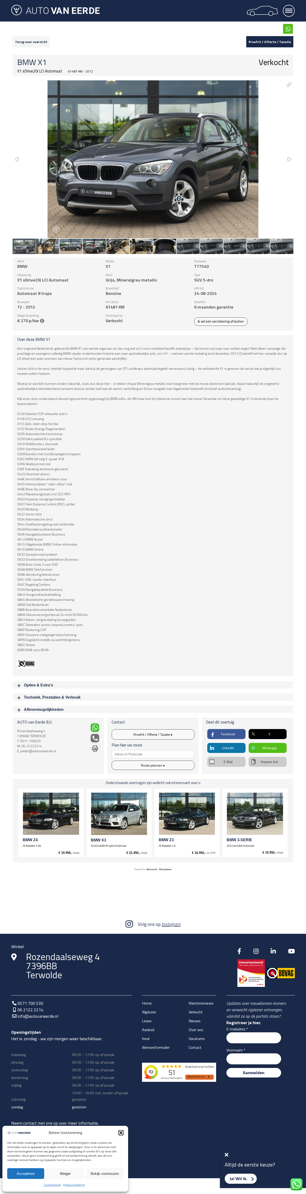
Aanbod (148, 1030)
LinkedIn (228, 747)
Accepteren (26, 1174)
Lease (147, 1021)
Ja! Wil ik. (238, 1178)
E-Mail (228, 761)
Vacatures (197, 1038)
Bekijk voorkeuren (105, 1174)
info (42, 320)
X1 (42, 62)
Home (147, 1003)
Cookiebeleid (52, 1185)
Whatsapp (269, 747)
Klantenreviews (201, 1003)
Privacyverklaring (74, 1185)
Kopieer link (269, 761)
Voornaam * (235, 1050)
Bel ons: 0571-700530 (95, 738)
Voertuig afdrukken (95, 748)
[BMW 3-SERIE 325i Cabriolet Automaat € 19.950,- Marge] (255, 813)
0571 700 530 (30, 1003)
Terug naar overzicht (31, 41)
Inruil (145, 1038)
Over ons (196, 1030)
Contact (195, 1047)
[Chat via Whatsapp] (288, 29)
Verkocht (196, 1012)
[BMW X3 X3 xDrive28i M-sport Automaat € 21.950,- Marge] (119, 813)
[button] (121, 1132)
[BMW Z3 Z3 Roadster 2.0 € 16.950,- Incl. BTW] (187, 813)
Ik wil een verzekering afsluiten (221, 321)
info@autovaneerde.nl (37, 1016)
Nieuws (195, 1021)
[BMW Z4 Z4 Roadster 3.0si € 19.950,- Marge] (51, 813)
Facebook (228, 733)
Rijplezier (149, 1012)
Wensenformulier (155, 1047)
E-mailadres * (237, 1029)
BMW (26, 62)
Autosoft (152, 869)
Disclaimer (165, 869)
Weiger (65, 1174)
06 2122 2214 (30, 1009)
